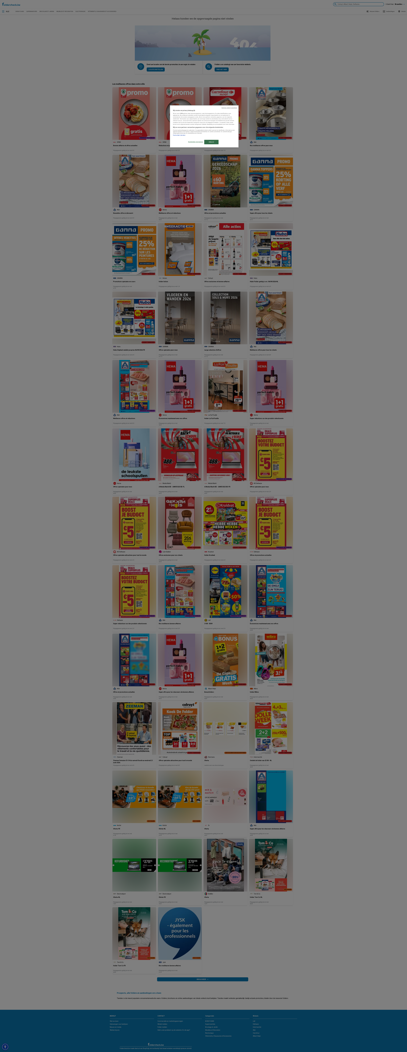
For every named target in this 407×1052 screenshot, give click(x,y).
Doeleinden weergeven (195, 142)
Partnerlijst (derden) (179, 135)
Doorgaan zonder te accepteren (229, 108)
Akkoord (211, 142)
